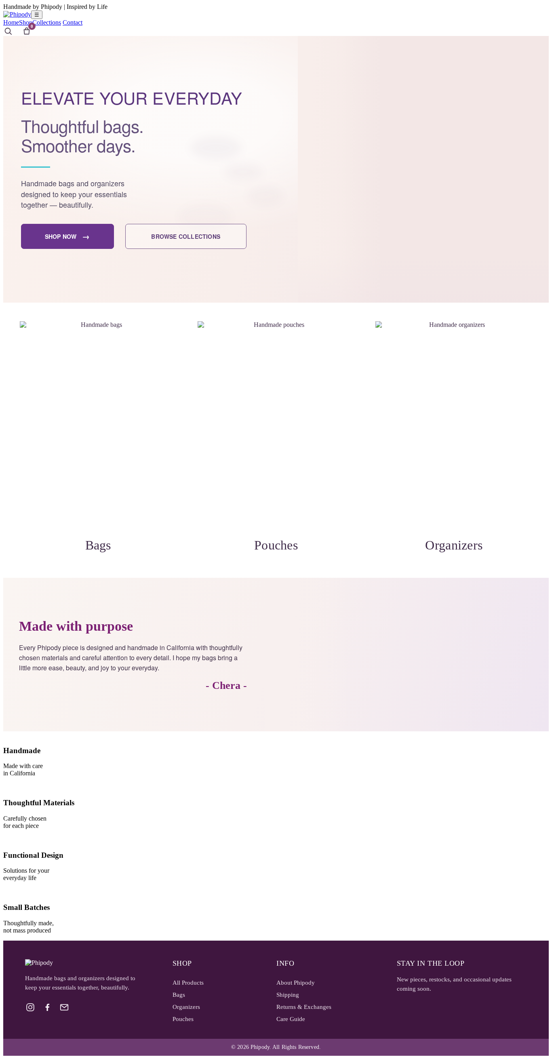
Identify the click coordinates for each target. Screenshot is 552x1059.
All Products (188, 982)
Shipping (287, 995)
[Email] (64, 1007)
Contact (72, 22)
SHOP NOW (67, 236)
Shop (25, 22)
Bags (179, 995)
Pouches (183, 1019)
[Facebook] (47, 1007)
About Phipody (295, 982)
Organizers (186, 1007)
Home (11, 22)
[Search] (8, 31)
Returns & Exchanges (303, 1007)
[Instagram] (30, 1007)
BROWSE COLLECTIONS (185, 236)
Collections (46, 22)
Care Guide (290, 1019)
